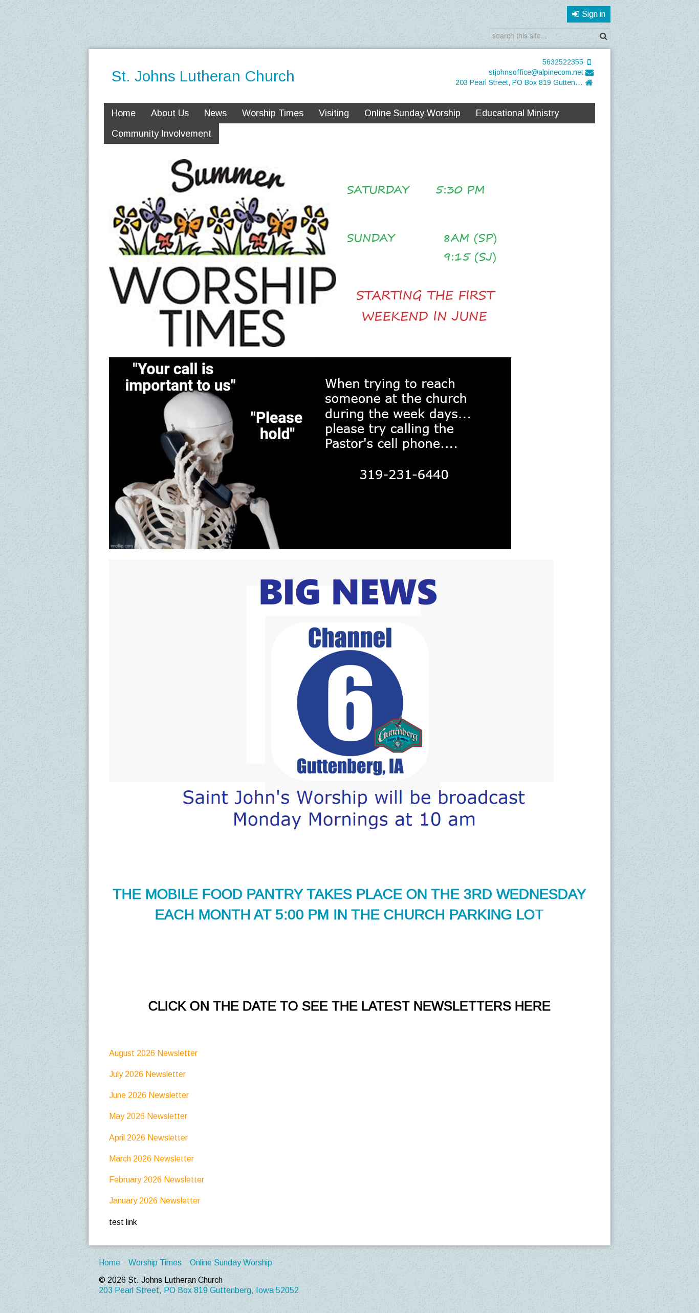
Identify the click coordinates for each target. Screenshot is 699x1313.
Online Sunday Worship (412, 113)
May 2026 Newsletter (149, 1116)
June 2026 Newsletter (149, 1095)
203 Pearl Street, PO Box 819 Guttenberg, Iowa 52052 (519, 82)
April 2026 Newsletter (149, 1137)
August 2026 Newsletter (153, 1053)
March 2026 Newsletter (152, 1158)
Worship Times (272, 113)
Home (124, 113)
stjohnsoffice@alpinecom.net (536, 72)
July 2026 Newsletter (147, 1074)
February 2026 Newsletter (156, 1179)
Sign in (593, 14)
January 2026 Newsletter (154, 1200)
